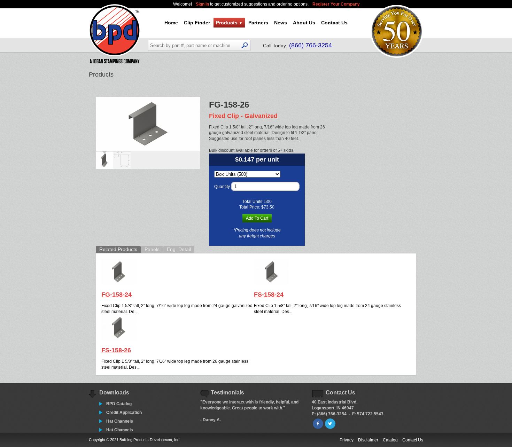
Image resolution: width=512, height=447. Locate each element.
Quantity (222, 186)
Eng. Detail (179, 249)
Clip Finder (197, 22)
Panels (152, 249)
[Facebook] (318, 423)
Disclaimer (368, 440)
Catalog (390, 440)
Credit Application (124, 412)
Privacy (347, 440)
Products (229, 22)
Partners (258, 22)
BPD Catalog (119, 403)
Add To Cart (257, 218)
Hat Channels (119, 421)
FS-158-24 (269, 294)
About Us (304, 22)
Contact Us (334, 22)
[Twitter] (330, 423)
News (280, 22)
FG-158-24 (116, 294)
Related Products (118, 249)
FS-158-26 (116, 350)
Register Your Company (336, 4)
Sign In (203, 4)
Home (171, 22)
